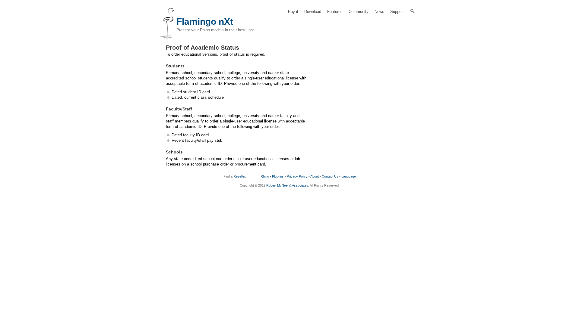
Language (348, 176)
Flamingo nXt (204, 21)
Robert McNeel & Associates (287, 185)
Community (359, 11)
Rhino (265, 176)
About (314, 176)
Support (397, 11)
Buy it (293, 11)
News (379, 11)
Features (335, 11)
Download (312, 11)
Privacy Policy (297, 176)
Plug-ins (278, 176)
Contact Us (330, 176)
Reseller (239, 176)
